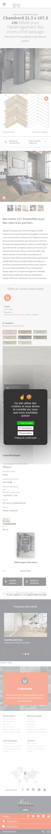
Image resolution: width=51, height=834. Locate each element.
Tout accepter (26, 423)
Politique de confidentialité (25, 438)
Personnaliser (25, 433)
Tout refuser (26, 428)
